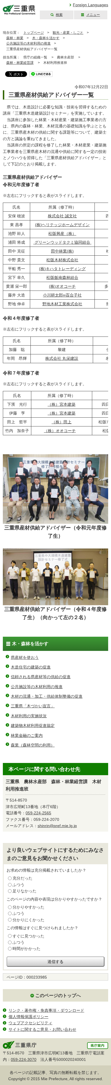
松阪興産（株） (62, 233)
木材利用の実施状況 (29, 716)
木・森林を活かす (45, 38)
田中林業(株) (62, 251)
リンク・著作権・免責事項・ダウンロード (46, 1010)
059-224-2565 (38, 813)
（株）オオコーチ (60, 430)
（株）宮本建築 (61, 404)
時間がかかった (26, 948)
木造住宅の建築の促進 (31, 667)
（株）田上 (61, 422)
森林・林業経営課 (20, 63)
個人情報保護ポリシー (28, 1016)
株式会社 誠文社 (62, 216)
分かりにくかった (28, 920)
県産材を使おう (25, 657)
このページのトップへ (58, 995)
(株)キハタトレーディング (62, 268)
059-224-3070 (23, 1059)
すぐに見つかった (28, 936)
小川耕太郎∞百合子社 (62, 295)
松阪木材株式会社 (62, 260)
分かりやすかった (28, 907)
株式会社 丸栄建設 (61, 358)
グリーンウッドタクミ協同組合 (62, 242)
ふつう (18, 884)
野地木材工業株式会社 (62, 304)
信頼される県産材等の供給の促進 (41, 676)
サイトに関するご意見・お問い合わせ (42, 1029)
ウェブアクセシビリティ (30, 1023)
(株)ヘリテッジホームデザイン (62, 224)
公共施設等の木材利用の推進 (28, 43)
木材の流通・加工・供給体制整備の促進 (47, 696)
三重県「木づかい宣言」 (33, 706)
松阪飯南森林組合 (62, 277)
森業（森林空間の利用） (33, 745)
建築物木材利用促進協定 (33, 725)
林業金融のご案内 (27, 735)
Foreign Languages (90, 5)
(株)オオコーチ (62, 286)
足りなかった (24, 891)
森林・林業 (14, 38)
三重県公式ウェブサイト (19, 10)
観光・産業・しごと (68, 33)
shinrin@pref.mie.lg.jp (57, 825)
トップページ (33, 33)
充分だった (22, 878)
